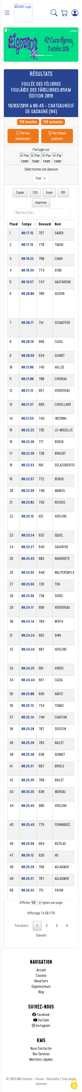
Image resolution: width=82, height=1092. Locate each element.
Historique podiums (58, 136)
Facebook (43, 1014)
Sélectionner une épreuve (41, 169)
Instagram (42, 1025)
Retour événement (23, 136)
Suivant (41, 935)
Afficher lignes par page (41, 902)
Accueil (41, 970)
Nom (58, 224)
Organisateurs (41, 986)
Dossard (45, 224)
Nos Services (41, 1054)
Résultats (41, 981)
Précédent (21, 925)
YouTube (43, 1020)
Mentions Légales (41, 1059)
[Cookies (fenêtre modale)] (74, 1084)
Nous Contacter (41, 1048)
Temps (26, 224)
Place (14, 224)
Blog (41, 992)
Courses (41, 975)
